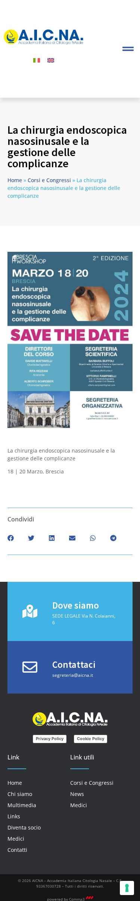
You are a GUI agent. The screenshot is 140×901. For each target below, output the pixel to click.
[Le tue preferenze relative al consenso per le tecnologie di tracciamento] (127, 888)
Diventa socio (24, 827)
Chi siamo (19, 793)
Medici (15, 838)
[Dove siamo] (29, 611)
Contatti (17, 849)
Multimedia (21, 805)
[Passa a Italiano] (36, 60)
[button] (127, 48)
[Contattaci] (29, 667)
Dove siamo (75, 605)
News (77, 793)
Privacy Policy (49, 738)
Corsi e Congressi (49, 180)
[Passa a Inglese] (51, 60)
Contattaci (74, 664)
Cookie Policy (90, 738)
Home (14, 180)
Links (13, 816)
